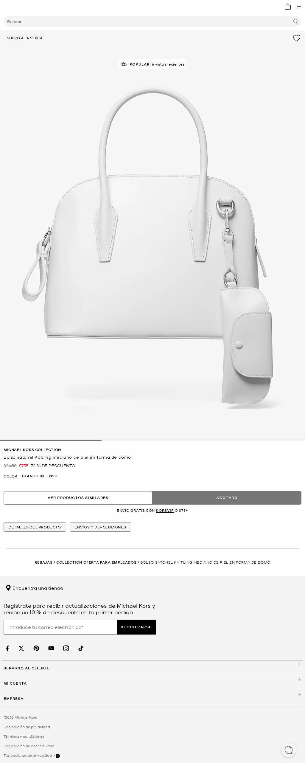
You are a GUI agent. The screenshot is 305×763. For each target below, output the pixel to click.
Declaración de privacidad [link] (27, 726)
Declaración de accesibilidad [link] (29, 745)
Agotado (227, 497)
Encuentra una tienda (37, 587)
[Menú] (298, 7)
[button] (289, 750)
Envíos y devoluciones (100, 527)
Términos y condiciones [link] (24, 736)
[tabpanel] (152, 235)
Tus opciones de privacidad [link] (28, 755)
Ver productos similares (78, 497)
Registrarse (136, 626)
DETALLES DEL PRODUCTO (35, 527)
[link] (7, 648)
